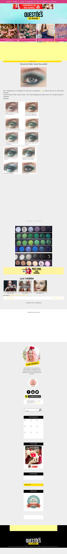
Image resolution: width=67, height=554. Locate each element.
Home (8, 2)
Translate (38, 402)
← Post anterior (9, 298)
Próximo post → (57, 298)
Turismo (45, 2)
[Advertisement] (33, 51)
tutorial (22, 295)
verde (26, 295)
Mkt (38, 2)
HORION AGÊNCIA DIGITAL (53, 546)
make (11, 295)
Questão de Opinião (14, 546)
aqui (41, 90)
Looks (22, 2)
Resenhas (30, 2)
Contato (53, 2)
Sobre (15, 2)
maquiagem (16, 295)
